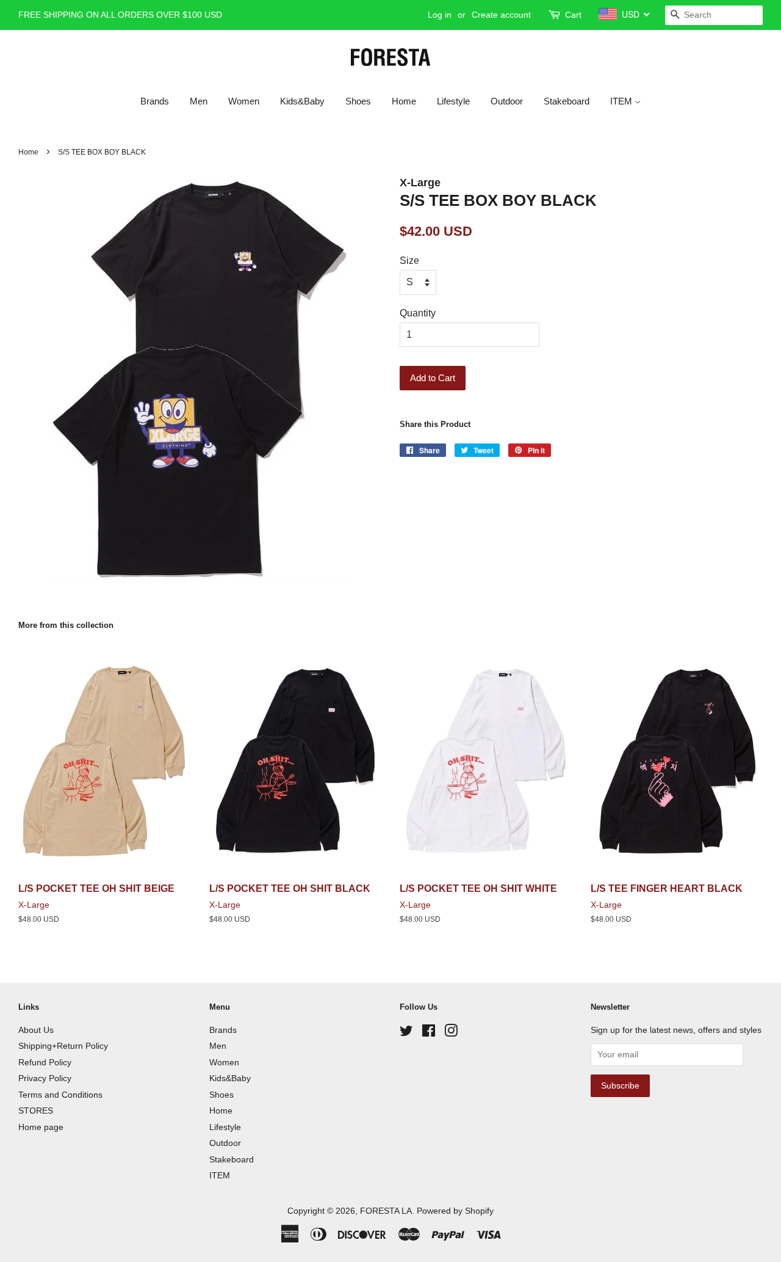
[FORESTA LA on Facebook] (429, 1033)
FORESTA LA (386, 1211)
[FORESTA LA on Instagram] (451, 1033)
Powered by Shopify (455, 1211)
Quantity (418, 313)
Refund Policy (44, 1062)
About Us (36, 1030)
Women (243, 101)
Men (198, 101)
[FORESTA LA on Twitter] (406, 1033)
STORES (35, 1110)
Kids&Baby (302, 101)
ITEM (622, 101)
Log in (440, 15)
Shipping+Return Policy (63, 1046)
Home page (40, 1127)
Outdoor (507, 101)
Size (409, 260)
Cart (573, 15)
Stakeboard (566, 101)
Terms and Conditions (60, 1095)
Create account (501, 15)
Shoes (358, 101)
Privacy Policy (44, 1078)
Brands (154, 101)
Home (404, 101)
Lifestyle (453, 101)
